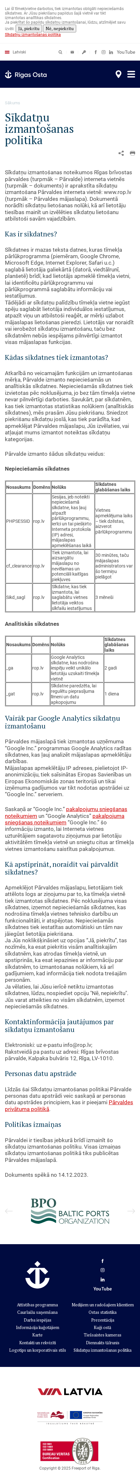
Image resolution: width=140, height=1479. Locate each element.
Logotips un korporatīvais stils (37, 1350)
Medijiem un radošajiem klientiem (103, 1305)
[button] (132, 153)
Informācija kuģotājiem (37, 1327)
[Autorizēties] (72, 52)
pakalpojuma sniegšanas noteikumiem (64, 819)
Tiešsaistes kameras (102, 1335)
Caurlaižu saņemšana (37, 1312)
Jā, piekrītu (28, 28)
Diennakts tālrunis (102, 1343)
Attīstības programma (37, 1305)
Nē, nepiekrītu (60, 28)
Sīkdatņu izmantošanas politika (33, 34)
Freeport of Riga (86, 1468)
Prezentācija (102, 1320)
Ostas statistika (103, 1312)
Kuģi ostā (102, 1327)
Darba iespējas (37, 1320)
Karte (37, 1335)
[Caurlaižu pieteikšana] (84, 52)
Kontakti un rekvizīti (37, 1343)
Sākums (12, 102)
